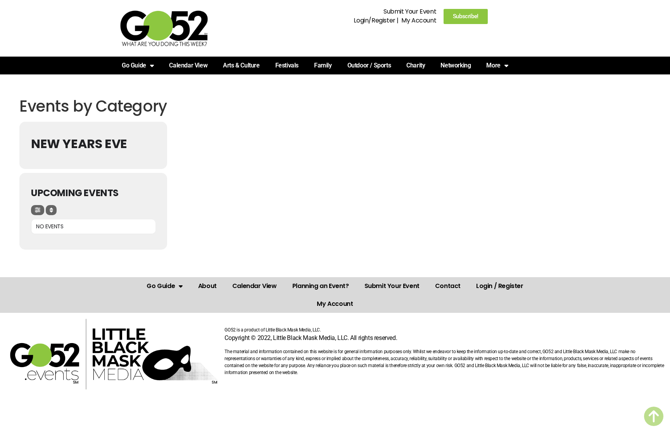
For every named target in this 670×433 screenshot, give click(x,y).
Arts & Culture (241, 65)
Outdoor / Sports (369, 65)
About (207, 285)
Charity (415, 65)
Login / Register (499, 285)
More (493, 65)
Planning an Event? (320, 285)
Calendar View (188, 65)
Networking (455, 65)
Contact (448, 285)
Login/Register (374, 20)
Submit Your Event (409, 11)
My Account (418, 20)
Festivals (287, 65)
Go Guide (161, 285)
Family (323, 65)
